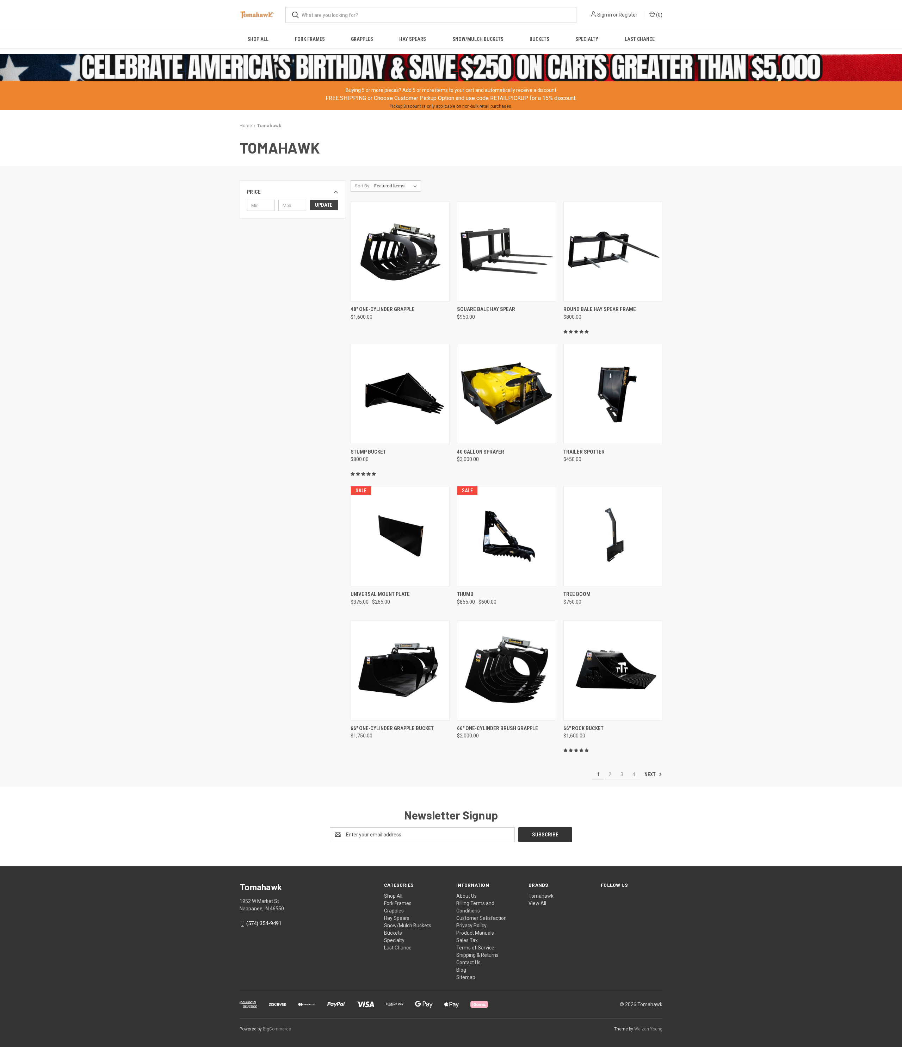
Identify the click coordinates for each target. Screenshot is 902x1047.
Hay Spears (412, 39)
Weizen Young (648, 1029)
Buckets (539, 39)
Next (650, 774)
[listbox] (397, 186)
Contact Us (468, 962)
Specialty (586, 39)
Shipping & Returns (477, 955)
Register (628, 15)
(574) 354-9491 (264, 923)
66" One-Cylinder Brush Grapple (497, 728)
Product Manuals (475, 933)
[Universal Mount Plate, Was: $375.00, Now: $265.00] (400, 536)
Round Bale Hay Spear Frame (599, 309)
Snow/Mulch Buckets (477, 39)
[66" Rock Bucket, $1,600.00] (613, 670)
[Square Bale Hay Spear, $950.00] (506, 251)
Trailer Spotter (584, 452)
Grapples (362, 39)
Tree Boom (577, 594)
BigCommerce (277, 1029)
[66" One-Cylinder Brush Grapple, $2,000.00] (506, 670)
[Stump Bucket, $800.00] (400, 394)
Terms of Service (475, 948)
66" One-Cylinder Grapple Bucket (392, 728)
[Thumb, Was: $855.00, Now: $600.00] (506, 536)
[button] (292, 192)
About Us (466, 896)
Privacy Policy (471, 925)
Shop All (257, 39)
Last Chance (640, 39)
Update (324, 205)
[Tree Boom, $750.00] (613, 536)
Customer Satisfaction (481, 918)
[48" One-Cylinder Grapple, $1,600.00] (400, 251)
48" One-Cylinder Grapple (383, 309)
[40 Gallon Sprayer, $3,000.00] (506, 394)
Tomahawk (541, 896)
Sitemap (465, 977)
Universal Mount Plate (380, 594)
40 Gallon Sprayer (480, 452)
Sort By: (362, 185)
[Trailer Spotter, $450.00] (613, 394)
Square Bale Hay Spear (486, 309)
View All (537, 903)
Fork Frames (310, 39)
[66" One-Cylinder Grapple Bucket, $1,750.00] (400, 670)
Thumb (465, 594)
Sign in (604, 15)
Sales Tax (467, 940)
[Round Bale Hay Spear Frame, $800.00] (613, 251)
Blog (461, 970)
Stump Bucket (368, 452)
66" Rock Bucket (583, 728)
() (658, 15)
